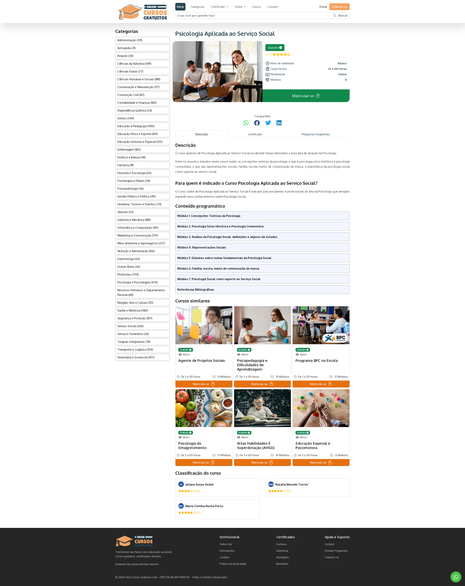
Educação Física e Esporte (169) (137, 134)
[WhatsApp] (456, 577)
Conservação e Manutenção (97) (138, 87)
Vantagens (282, 557)
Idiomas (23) (125, 212)
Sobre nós (226, 544)
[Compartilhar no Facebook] (257, 123)
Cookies (224, 557)
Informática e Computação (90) (137, 227)
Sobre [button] (239, 7)
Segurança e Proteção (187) (134, 318)
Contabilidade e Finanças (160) (137, 102)
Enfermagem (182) (129, 149)
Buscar (342, 15)
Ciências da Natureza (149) (134, 63)
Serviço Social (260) (130, 326)
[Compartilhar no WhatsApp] (246, 123)
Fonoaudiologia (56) (130, 188)
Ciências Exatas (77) (130, 71)
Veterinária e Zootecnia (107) (136, 357)
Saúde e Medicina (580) (132, 310)
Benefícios (282, 563)
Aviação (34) (125, 56)
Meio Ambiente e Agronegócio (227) (141, 243)
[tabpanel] (262, 331)
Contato (273, 7)
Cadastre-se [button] (339, 7)
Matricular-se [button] (303, 95)
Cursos (256, 7)
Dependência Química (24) (134, 110)
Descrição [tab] (201, 134)
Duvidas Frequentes (336, 550)
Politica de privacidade (233, 563)
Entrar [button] (323, 7)
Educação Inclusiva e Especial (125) (139, 142)
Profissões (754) (128, 274)
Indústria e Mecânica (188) (134, 220)
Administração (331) (129, 40)
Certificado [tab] (255, 134)
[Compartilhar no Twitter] (268, 123)
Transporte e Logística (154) (135, 349)
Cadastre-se (332, 557)
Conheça (281, 544)
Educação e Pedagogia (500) (135, 126)
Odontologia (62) (128, 259)
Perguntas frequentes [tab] (316, 134)
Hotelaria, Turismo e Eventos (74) (139, 204)
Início (180, 7)
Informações (227, 550)
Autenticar (282, 550)
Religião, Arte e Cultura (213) (135, 302)
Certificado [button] (218, 7)
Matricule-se (201, 384)
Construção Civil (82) (130, 95)
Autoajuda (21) (126, 48)
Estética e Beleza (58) (131, 157)
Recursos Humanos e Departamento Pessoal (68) (141, 292)
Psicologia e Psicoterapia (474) (137, 282)
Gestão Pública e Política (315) (136, 196)
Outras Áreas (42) (128, 266)
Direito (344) (125, 118)
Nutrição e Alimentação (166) (136, 251)
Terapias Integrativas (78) (133, 341)
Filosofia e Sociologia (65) (134, 173)
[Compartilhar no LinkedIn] (279, 123)
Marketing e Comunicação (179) (137, 235)
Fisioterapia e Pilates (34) (133, 181)
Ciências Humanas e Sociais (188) (138, 79)
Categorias (198, 7)
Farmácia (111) (125, 165)
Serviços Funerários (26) (133, 334)
